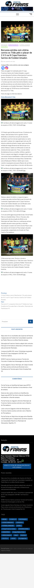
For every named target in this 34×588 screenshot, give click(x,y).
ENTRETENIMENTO (13, 45)
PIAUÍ (16, 535)
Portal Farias (5, 385)
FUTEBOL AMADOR (24, 45)
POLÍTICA (5, 538)
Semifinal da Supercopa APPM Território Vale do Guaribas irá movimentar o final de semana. (16, 387)
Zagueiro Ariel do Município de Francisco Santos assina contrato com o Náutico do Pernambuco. (16, 403)
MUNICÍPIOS (4, 47)
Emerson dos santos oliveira (10, 393)
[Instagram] (6, 68)
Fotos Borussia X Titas (8, 97)
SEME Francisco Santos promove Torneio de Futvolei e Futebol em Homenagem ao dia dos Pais (17, 501)
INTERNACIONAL (23, 529)
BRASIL (4, 519)
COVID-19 (13, 519)
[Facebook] (3, 68)
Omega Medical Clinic (18, 532)
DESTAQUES (4, 45)
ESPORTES (20, 522)
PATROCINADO (6, 535)
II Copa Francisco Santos (8, 529)
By (29, 548)
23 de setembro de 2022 (8, 61)
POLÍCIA (23, 535)
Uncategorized (22, 538)
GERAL (19, 525)
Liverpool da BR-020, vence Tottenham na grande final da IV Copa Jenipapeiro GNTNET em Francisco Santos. (16, 353)
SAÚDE (13, 538)
